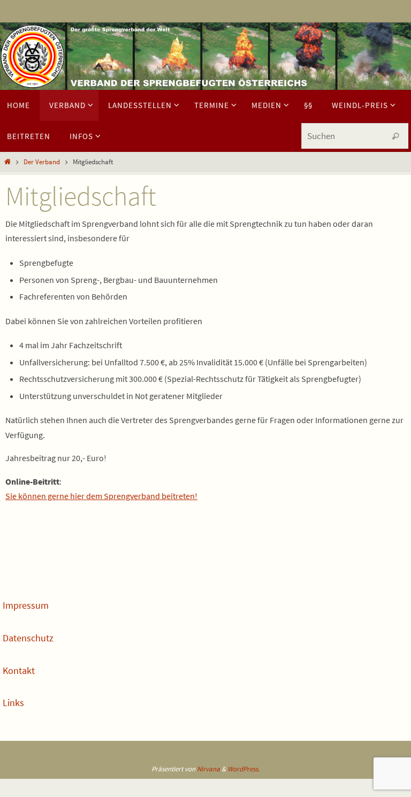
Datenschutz (28, 638)
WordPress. (243, 768)
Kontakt (19, 670)
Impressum (26, 605)
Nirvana (208, 768)
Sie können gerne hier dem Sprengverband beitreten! (101, 496)
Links (13, 702)
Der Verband (42, 161)
